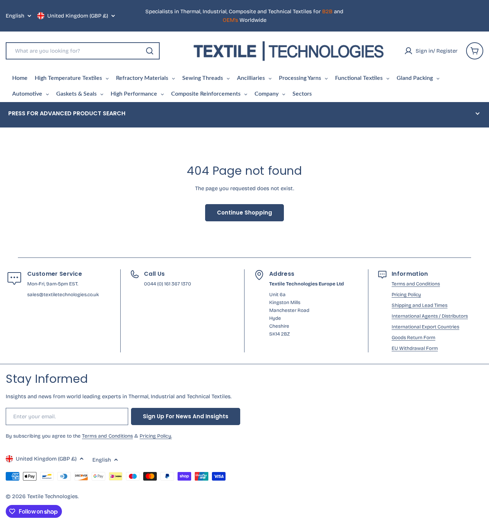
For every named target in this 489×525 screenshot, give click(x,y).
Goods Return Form (413, 337)
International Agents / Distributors (430, 316)
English (15, 16)
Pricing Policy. (156, 436)
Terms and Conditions (416, 284)
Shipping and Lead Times (419, 305)
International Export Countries (425, 327)
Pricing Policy (406, 295)
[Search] (149, 51)
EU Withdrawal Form (415, 348)
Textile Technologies (52, 496)
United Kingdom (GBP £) (77, 16)
